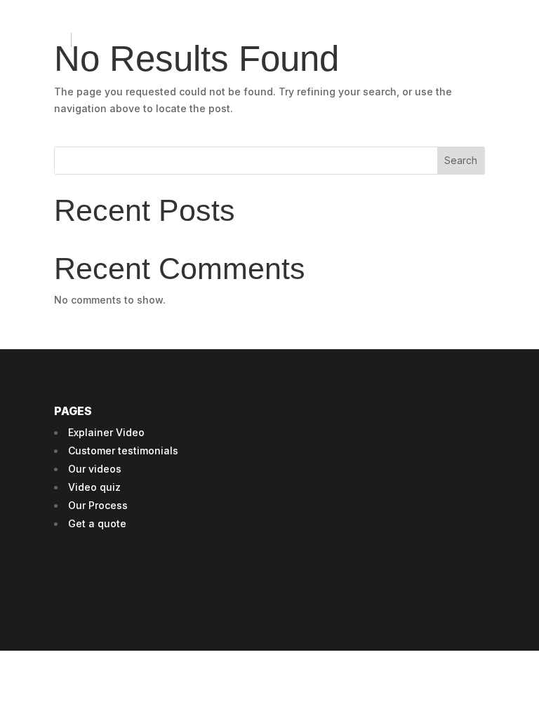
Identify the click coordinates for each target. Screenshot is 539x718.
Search (460, 160)
